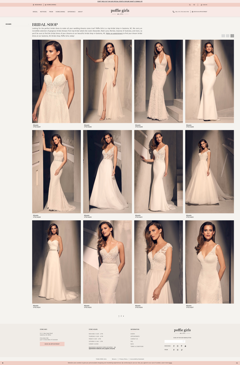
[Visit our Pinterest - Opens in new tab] (181, 346)
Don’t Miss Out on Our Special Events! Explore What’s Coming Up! (120, 1)
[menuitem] (37, 4)
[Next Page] (124, 316)
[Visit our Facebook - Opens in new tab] (173, 346)
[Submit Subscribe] (183, 341)
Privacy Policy (123, 359)
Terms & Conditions (137, 346)
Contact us (134, 339)
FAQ (132, 341)
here (170, 363)
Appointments (135, 336)
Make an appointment (114, 33)
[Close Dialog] (2, 363)
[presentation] (56, 81)
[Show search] (190, 4)
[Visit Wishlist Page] (194, 4)
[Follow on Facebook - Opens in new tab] (173, 350)
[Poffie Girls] (120, 12)
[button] (204, 4)
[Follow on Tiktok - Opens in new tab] (182, 350)
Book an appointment (52, 344)
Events (133, 334)
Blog (132, 344)
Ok (237, 363)
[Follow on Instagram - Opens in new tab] (177, 350)
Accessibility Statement (137, 359)
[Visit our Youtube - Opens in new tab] (185, 346)
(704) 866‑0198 (44, 338)
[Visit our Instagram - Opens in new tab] (177, 346)
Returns (114, 359)
